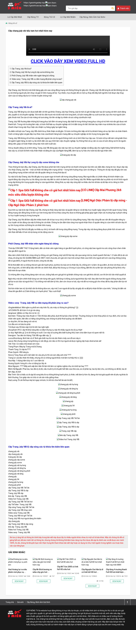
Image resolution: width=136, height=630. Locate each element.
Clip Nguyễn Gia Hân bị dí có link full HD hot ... (92, 570)
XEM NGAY (19, 581)
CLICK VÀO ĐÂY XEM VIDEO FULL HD (68, 61)
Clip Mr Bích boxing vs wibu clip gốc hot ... (42, 570)
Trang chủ (10, 602)
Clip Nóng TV (33, 17)
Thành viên (124, 8)
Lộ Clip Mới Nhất (15, 17)
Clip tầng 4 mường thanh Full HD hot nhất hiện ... (116, 570)
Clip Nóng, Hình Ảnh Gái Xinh (92, 17)
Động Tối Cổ (49, 17)
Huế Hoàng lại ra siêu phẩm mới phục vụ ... (17, 570)
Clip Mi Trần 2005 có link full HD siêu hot (67, 568)
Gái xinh (20, 602)
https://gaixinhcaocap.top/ (35, 6)
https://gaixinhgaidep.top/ (34, 3)
